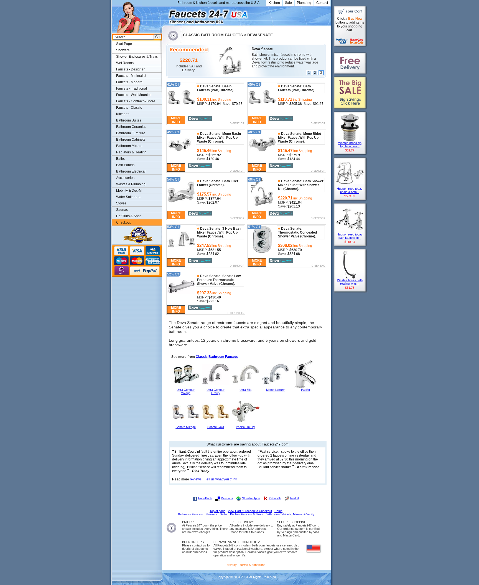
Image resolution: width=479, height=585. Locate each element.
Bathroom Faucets (190, 514)
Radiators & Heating (131, 152)
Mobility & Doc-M (129, 191)
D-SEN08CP (237, 218)
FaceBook (205, 498)
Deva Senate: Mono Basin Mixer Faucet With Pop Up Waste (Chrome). (219, 137)
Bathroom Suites (128, 120)
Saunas (122, 210)
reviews (196, 479)
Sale (288, 3)
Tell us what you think (221, 479)
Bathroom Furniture (130, 133)
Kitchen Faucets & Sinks (246, 514)
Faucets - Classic (129, 108)
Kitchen (274, 3)
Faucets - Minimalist (131, 76)
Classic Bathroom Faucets (217, 357)
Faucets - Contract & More (135, 101)
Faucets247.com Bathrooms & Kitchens (165, 15)
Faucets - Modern (129, 82)
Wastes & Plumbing (131, 184)
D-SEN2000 (318, 266)
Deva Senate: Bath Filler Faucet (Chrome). (217, 183)
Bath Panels (125, 165)
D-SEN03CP (318, 218)
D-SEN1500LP (236, 313)
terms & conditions (252, 564)
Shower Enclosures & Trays (137, 57)
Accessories (125, 178)
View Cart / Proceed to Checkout (250, 511)
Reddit (294, 498)
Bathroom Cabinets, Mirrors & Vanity (290, 514)
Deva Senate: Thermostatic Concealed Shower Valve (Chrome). (297, 232)
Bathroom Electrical (131, 171)
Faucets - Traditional (131, 88)
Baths (120, 159)
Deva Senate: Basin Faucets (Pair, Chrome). (215, 88)
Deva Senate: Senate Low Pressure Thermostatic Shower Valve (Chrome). (219, 280)
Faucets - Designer (130, 69)
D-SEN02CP (318, 124)
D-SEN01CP (237, 124)
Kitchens (122, 114)
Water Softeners (128, 197)
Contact (322, 3)
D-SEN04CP (237, 171)
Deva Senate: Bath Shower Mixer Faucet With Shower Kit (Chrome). (300, 185)
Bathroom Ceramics (131, 127)
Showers (122, 50)
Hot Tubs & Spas (128, 216)
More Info (176, 120)
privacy (232, 564)
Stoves (121, 203)
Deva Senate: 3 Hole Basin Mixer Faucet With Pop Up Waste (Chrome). (219, 232)
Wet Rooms (125, 63)
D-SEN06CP (237, 266)
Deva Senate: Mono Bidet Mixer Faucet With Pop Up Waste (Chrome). (299, 137)
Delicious (227, 498)
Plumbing (304, 3)
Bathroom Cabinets (130, 139)
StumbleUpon (251, 498)
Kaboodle (275, 498)
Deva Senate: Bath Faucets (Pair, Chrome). (296, 88)
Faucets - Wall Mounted (134, 95)
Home (278, 511)
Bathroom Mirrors (129, 146)
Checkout (123, 222)
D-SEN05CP (318, 171)
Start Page (124, 44)
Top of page (217, 511)
